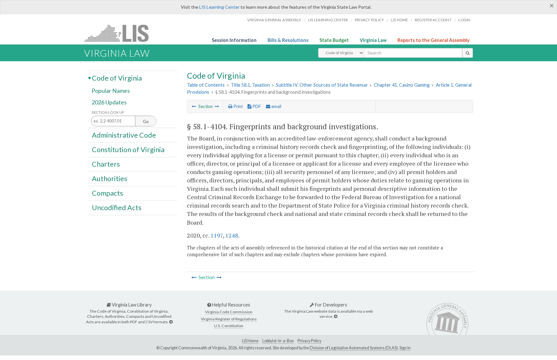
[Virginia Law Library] (170, 321)
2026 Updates (109, 102)
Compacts (107, 193)
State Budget (334, 40)
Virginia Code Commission (228, 311)
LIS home (399, 20)
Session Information (234, 40)
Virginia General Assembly (274, 20)
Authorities (109, 178)
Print (237, 106)
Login (464, 20)
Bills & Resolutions (288, 40)
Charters (106, 164)
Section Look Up (108, 112)
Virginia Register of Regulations (229, 318)
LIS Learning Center (219, 7)
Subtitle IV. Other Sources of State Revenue (321, 85)
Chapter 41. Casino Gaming (402, 85)
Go (146, 121)
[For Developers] (335, 316)
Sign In (405, 347)
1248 (231, 235)
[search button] (467, 53)
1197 (216, 235)
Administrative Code (124, 135)
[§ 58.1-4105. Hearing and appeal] (217, 106)
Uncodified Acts (117, 207)
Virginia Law (373, 40)
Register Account (433, 20)
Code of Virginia (117, 77)
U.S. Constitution (228, 325)
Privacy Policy (369, 20)
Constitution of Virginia (128, 149)
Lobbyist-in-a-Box (278, 340)
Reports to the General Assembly (433, 40)
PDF (256, 106)
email (275, 106)
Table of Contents (206, 85)
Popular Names (111, 90)
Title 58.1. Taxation (250, 85)
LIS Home (250, 340)
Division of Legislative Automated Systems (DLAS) (354, 347)
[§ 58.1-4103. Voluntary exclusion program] (194, 106)
